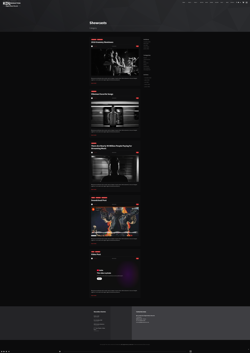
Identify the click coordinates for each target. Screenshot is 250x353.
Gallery (217, 2)
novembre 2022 (147, 41)
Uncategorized (147, 69)
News (227, 2)
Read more (93, 83)
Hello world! (96, 316)
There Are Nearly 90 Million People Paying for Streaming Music (111, 147)
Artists (201, 2)
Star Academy (147, 68)
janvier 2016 (146, 48)
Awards (93, 197)
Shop (222, 2)
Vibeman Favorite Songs (102, 94)
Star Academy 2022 (98, 320)
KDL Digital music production (127, 344)
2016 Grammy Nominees (102, 42)
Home (183, 2)
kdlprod (95, 46)
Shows (211, 2)
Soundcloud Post (99, 200)
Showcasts (94, 39)
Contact (232, 2)
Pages (189, 2)
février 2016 (146, 47)
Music (206, 2)
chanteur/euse (147, 59)
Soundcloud (100, 39)
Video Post (96, 254)
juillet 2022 (146, 43)
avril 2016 (146, 45)
